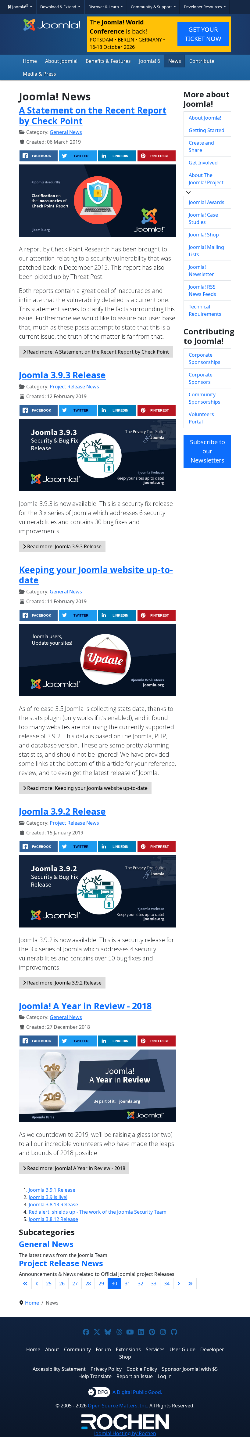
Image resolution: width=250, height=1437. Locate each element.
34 (167, 1283)
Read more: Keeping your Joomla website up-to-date (87, 788)
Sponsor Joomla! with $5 (190, 1369)
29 (101, 1283)
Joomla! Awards (206, 202)
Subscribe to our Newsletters (207, 451)
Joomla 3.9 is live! (48, 1197)
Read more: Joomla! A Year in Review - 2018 (75, 1168)
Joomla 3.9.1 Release (52, 1190)
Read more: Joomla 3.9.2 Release (64, 982)
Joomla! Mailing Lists (206, 251)
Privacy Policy (106, 1369)
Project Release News (74, 386)
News (174, 61)
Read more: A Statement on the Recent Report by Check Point (97, 351)
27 (75, 1283)
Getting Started (206, 130)
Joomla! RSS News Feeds (202, 290)
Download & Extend (58, 6)
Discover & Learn (104, 6)
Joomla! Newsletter (201, 271)
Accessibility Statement (59, 1369)
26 (62, 1283)
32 (140, 1283)
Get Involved (203, 162)
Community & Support (152, 6)
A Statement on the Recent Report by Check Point (92, 115)
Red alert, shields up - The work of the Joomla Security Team (97, 1211)
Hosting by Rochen (125, 1433)
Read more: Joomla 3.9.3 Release (64, 546)
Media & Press (39, 73)
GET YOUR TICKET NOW (203, 34)
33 (153, 1283)
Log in (165, 1376)
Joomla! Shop (204, 234)
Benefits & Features (108, 61)
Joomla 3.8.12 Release (53, 1219)
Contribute (201, 61)
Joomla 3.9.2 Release (62, 811)
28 (88, 1283)
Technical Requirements (205, 310)
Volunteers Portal (201, 418)
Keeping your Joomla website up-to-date (96, 575)
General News (66, 132)
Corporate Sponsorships (204, 358)
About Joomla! (61, 61)
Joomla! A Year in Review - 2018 (85, 1006)
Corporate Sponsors (200, 378)
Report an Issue (134, 1376)
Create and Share (201, 146)
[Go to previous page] (36, 1283)
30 (114, 1283)
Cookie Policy (142, 1369)
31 (127, 1283)
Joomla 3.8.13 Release (53, 1204)
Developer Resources (203, 6)
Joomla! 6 (149, 61)
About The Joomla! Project (206, 179)
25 (49, 1283)
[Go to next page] (178, 1283)
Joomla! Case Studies (203, 218)
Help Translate (95, 1376)
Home (30, 61)
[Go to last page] (190, 1283)
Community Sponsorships (204, 398)
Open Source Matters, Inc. (118, 1405)
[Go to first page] (25, 1283)
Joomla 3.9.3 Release (62, 375)
